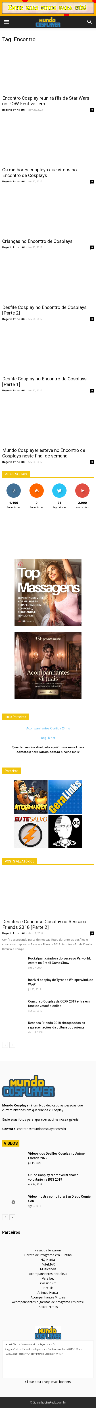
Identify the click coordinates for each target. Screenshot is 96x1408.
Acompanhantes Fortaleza (48, 1274)
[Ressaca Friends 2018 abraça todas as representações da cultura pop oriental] (13, 1028)
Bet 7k (48, 1288)
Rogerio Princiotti (13, 109)
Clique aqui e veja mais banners (48, 1382)
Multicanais (48, 1269)
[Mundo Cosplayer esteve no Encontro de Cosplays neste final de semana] (48, 422)
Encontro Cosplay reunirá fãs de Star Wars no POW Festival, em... (45, 100)
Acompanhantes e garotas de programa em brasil (48, 1302)
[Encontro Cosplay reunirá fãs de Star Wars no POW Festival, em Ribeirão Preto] (48, 70)
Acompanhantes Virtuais (48, 1297)
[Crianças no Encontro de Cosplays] (48, 213)
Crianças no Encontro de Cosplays (37, 241)
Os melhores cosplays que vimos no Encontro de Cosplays (39, 172)
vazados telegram (48, 1250)
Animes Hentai (48, 1292)
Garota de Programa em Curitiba (48, 1255)
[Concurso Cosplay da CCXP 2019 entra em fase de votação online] (13, 1007)
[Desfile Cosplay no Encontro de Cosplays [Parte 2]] (48, 279)
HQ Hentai (48, 1259)
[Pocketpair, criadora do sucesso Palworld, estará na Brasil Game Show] (13, 964)
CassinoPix (48, 1283)
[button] (89, 22)
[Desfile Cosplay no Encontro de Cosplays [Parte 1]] (48, 350)
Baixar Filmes (48, 1307)
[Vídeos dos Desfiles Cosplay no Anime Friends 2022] (13, 1159)
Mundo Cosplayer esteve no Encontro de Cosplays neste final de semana (43, 453)
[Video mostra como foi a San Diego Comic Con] (13, 1202)
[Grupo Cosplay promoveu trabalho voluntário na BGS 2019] (13, 1180)
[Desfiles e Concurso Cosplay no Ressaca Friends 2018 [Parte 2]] (48, 893)
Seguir (14, 485)
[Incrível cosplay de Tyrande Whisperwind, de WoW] (13, 985)
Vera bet (48, 1278)
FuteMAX (48, 1264)
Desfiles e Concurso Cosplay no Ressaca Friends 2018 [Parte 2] (44, 924)
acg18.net (48, 738)
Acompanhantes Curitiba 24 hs (48, 728)
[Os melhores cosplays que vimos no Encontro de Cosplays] (48, 141)
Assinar (82, 485)
